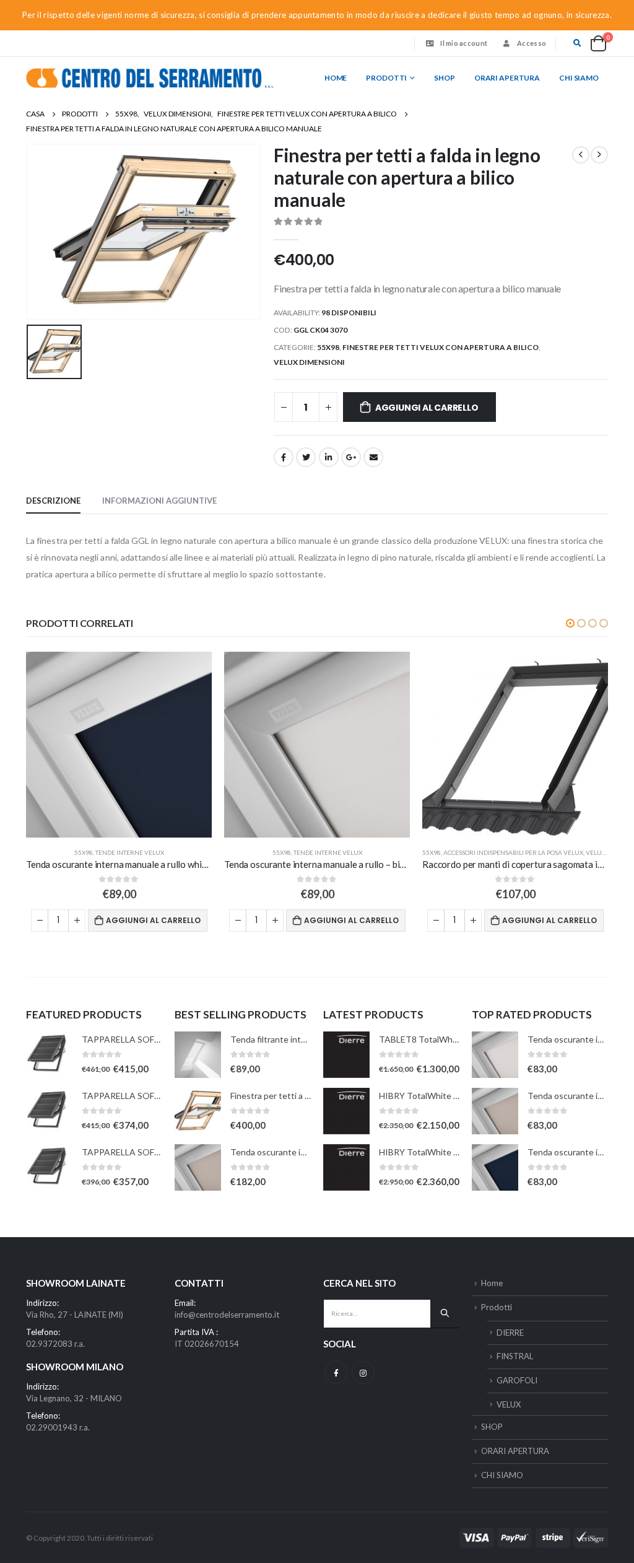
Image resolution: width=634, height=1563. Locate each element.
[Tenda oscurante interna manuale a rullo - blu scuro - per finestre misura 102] (495, 1167)
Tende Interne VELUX (129, 852)
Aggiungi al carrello (427, 407)
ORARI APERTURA (507, 77)
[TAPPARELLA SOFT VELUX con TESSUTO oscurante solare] (49, 1054)
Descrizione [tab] (53, 501)
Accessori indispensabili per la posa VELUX (513, 852)
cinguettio (306, 457)
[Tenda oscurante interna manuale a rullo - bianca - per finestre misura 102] (495, 1054)
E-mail (373, 457)
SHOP (444, 77)
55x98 (328, 347)
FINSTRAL (515, 1356)
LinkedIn (329, 457)
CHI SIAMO (579, 77)
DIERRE (510, 1333)
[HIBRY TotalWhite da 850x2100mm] (346, 1111)
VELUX (509, 1404)
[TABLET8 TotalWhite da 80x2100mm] (346, 1054)
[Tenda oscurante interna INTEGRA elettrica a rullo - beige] (198, 1167)
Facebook (283, 457)
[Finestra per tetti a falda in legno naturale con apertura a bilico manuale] (198, 1111)
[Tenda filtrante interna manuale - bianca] (198, 1054)
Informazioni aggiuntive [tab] (159, 501)
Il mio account (463, 43)
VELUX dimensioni (309, 362)
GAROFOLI (517, 1380)
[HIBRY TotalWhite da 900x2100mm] (346, 1167)
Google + (351, 457)
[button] (570, 623)
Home (335, 77)
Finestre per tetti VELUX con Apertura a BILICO (440, 347)
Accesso (531, 43)
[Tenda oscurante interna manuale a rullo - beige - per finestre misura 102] (495, 1111)
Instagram (363, 1372)
